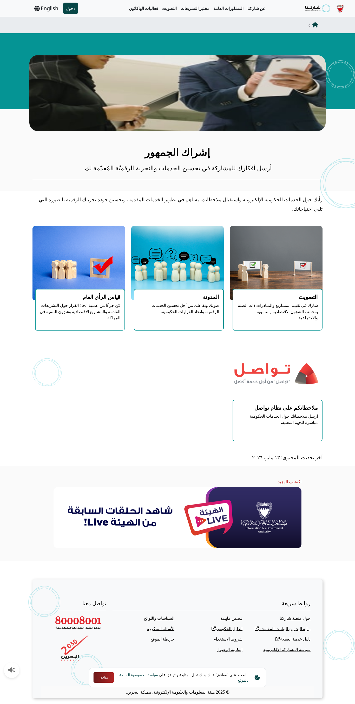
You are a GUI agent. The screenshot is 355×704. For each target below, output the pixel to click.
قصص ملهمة (231, 618)
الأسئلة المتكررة (160, 628)
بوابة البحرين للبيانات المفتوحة (285, 628)
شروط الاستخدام (227, 639)
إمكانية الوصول (229, 649)
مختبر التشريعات (195, 8)
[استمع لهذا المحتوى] (12, 670)
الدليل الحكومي (229, 628)
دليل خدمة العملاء (295, 639)
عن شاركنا (256, 8)
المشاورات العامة (228, 8)
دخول (70, 8)
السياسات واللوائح (159, 618)
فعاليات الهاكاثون (143, 8)
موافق (104, 677)
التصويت (169, 8)
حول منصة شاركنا (295, 618)
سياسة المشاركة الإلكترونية (287, 649)
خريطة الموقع (162, 639)
